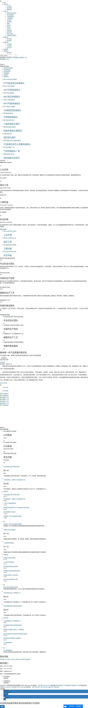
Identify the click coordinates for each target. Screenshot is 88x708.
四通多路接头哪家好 (12, 130)
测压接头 (9, 21)
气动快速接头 (10, 16)
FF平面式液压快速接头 (14, 82)
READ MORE (3, 383)
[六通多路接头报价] (8, 120)
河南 (55, 687)
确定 (2, 706)
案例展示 (5, 37)
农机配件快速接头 (11, 35)
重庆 (58, 687)
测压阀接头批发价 (11, 157)
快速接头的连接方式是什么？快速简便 (13, 629)
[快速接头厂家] (4, 397)
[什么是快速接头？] (45, 647)
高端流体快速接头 (11, 13)
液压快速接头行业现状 (9, 512)
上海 (41, 687)
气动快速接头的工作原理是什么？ (12, 593)
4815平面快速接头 (11, 103)
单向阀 (8, 25)
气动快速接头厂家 (11, 150)
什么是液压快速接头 (8, 543)
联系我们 (5, 51)
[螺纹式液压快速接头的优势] (45, 584)
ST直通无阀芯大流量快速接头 (17, 144)
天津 (36, 687)
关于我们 (5, 4)
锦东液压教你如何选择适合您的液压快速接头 (15, 634)
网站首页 (2, 659)
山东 (52, 687)
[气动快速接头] (4, 393)
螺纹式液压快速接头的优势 (10, 579)
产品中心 (5, 11)
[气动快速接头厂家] (8, 147)
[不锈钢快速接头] (8, 113)
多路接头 (9, 20)
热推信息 (2, 687)
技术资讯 (9, 47)
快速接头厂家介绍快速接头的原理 (12, 516)
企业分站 (8, 687)
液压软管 (9, 32)
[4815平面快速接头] (9, 99)
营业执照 (9, 8)
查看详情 (6, 491)
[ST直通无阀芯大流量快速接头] (12, 140)
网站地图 (14, 687)
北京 (33, 687)
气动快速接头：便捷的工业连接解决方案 (14, 480)
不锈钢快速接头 (10, 116)
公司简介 (9, 6)
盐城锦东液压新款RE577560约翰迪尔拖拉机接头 (16, 507)
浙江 (47, 687)
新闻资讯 (5, 42)
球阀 (8, 23)
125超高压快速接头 (12, 110)
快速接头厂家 (23, 57)
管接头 (8, 27)
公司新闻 (9, 44)
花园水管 (9, 30)
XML (22, 687)
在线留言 (5, 49)
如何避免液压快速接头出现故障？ (12, 638)
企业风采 (5, 387)
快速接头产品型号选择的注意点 (11, 571)
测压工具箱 (10, 34)
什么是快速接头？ (8, 642)
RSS (19, 687)
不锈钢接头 (10, 18)
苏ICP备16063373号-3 (44, 685)
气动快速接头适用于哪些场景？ (11, 466)
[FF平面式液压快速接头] (10, 79)
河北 (38, 687)
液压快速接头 (10, 15)
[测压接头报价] (7, 133)
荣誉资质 (9, 9)
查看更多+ (6, 76)
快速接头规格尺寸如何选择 (10, 575)
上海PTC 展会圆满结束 (9, 503)
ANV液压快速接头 (11, 96)
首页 (4, 2)
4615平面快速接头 (11, 89)
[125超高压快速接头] (9, 106)
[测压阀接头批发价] (8, 154)
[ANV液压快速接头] (8, 93)
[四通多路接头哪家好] (9, 126)
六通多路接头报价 (11, 123)
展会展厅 (9, 40)
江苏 (44, 687)
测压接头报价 (9, 137)
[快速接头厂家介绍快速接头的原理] (45, 521)
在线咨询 (2, 362)
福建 (49, 687)
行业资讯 (9, 46)
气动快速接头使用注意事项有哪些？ (13, 606)
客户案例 (9, 39)
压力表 (8, 28)
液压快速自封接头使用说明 (10, 566)
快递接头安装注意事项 (9, 530)
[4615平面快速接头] (9, 86)
